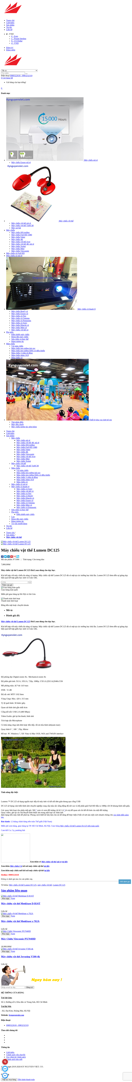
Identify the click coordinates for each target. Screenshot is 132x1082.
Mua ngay (5, 898)
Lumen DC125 (59, 885)
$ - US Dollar (16, 41)
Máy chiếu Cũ (16, 866)
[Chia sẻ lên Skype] (17, 556)
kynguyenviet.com (16, 1015)
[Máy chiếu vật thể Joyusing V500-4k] (17, 949)
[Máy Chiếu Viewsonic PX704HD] (16, 931)
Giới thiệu (10, 23)
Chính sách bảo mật (14, 1059)
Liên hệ (9, 30)
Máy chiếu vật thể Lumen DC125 (15, 621)
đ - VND (15, 43)
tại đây (47, 866)
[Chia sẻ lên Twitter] (5, 556)
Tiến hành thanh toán (26, 1079)
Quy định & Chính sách (16, 1057)
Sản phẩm (10, 25)
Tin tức (9, 27)
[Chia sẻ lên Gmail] (14, 556)
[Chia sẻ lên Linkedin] (8, 556)
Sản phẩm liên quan (14, 890)
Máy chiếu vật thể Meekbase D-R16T (20, 903)
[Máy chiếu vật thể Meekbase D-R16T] (17, 896)
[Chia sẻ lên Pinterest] (11, 556)
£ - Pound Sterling (18, 39)
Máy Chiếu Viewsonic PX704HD (18, 938)
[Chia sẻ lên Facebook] (2, 556)
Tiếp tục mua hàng (9, 1080)
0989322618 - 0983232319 (21, 76)
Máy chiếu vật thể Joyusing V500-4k (20, 956)
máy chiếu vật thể (45, 885)
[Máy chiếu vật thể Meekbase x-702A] (17, 913)
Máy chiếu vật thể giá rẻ (51, 862)
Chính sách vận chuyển (15, 1055)
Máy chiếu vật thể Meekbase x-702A (20, 921)
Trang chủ (10, 20)
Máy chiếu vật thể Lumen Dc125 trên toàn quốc (79, 826)
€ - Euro (14, 36)
